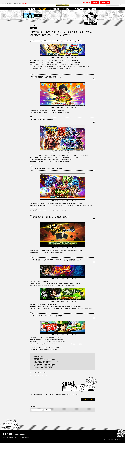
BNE (79, 41)
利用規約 (104, 439)
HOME (33, 9)
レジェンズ (68, 41)
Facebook (74, 389)
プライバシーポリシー (111, 439)
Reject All (95, 2)
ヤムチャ (57, 41)
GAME (33, 28)
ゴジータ (35, 41)
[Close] (122, 2)
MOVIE (68, 9)
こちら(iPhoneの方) (48, 366)
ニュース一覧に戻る (88, 399)
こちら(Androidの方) (49, 367)
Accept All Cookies (105, 2)
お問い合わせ (119, 439)
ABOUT (93, 9)
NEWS (44, 9)
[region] (62, 2)
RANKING (56, 9)
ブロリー (46, 41)
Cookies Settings (86, 2)
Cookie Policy (24, 3)
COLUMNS (80, 9)
